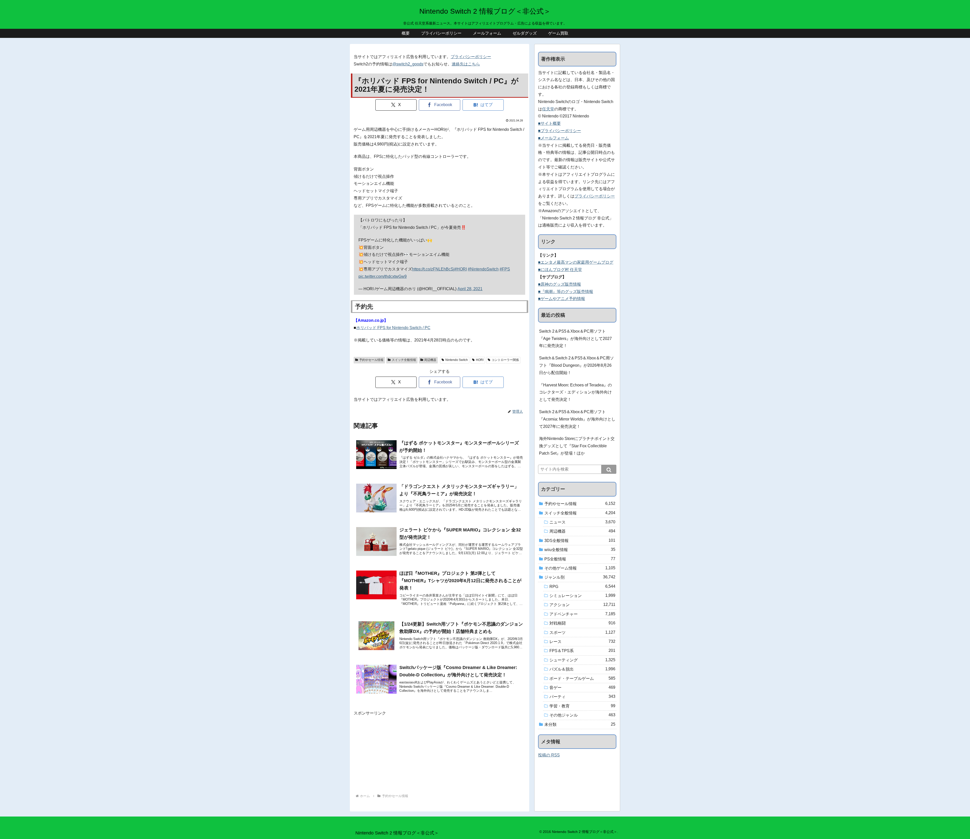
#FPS (505, 269)
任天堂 (548, 109)
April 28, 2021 (469, 289)
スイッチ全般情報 (404, 360)
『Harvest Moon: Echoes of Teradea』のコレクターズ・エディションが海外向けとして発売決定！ (575, 392)
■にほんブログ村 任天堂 (560, 269)
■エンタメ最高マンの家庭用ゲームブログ (575, 262)
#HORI (460, 269)
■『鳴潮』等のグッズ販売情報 (565, 291)
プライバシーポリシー (471, 57)
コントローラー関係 (505, 360)
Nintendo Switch (456, 360)
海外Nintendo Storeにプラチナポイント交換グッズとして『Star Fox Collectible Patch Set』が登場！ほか (577, 445)
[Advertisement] (439, 752)
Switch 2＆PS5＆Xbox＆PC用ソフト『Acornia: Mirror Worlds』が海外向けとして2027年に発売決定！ (577, 419)
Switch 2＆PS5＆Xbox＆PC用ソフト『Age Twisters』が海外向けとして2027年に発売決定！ (575, 338)
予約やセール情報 (371, 360)
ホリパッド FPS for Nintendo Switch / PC (393, 328)
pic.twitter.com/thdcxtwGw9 (382, 276)
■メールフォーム (553, 138)
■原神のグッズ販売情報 (559, 284)
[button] (608, 469)
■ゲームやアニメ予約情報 (561, 299)
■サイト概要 (549, 123)
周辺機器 (430, 360)
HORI (479, 360)
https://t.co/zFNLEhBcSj (433, 269)
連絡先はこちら (466, 64)
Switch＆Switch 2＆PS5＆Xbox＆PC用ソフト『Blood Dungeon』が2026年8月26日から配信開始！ (576, 365)
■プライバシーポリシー (559, 131)
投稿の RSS (549, 755)
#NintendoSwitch (483, 269)
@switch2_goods (407, 64)
